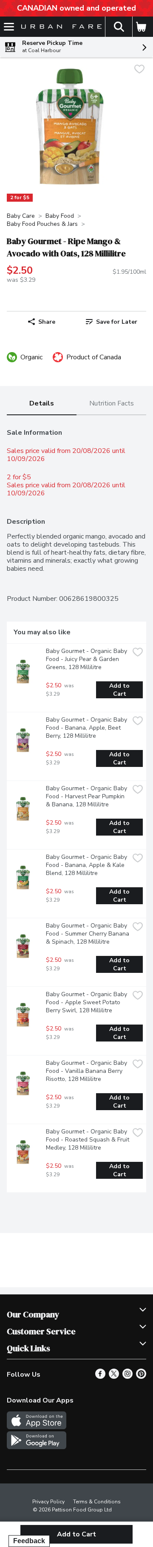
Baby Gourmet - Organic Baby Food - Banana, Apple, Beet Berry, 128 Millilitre (87, 728)
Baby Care (21, 216)
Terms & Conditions (97, 1501)
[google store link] (36, 1447)
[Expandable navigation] (8, 26)
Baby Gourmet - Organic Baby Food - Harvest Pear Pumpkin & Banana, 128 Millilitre (87, 796)
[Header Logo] (59, 27)
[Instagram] (127, 1376)
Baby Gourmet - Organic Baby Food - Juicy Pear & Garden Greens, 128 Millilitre (87, 659)
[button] (118, 27)
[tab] (41, 404)
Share (46, 322)
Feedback (29, 1540)
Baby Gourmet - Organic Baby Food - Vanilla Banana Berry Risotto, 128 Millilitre (87, 1071)
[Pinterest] (141, 1376)
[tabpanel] (76, 807)
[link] (111, 321)
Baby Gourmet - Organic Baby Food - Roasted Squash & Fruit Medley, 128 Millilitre (87, 1140)
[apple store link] (36, 1427)
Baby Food (59, 216)
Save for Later (116, 322)
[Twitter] (114, 1376)
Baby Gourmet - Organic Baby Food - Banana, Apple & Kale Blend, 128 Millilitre (87, 865)
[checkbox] (139, 70)
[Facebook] (100, 1376)
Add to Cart (120, 690)
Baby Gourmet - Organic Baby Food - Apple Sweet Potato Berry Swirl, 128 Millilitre (87, 1002)
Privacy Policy (48, 1501)
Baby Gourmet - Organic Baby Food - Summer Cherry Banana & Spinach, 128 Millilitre (87, 934)
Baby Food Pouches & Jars (42, 224)
